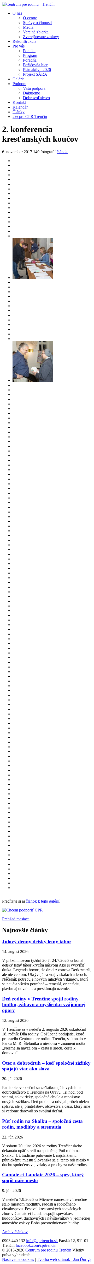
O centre (30, 18)
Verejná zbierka (36, 32)
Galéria (19, 79)
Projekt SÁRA (35, 74)
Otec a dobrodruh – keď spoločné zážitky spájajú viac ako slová (46, 1065)
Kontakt (19, 102)
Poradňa (30, 60)
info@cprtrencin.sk (42, 1240)
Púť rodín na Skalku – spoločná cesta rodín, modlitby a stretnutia (42, 1124)
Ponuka (29, 51)
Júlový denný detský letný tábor (36, 941)
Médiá (28, 27)
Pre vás (19, 46)
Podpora (19, 83)
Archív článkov (15, 1232)
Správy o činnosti (37, 22)
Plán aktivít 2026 (37, 69)
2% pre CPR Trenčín (30, 116)
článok (62, 152)
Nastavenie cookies (18, 1259)
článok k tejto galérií (42, 901)
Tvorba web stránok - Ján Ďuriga (64, 1259)
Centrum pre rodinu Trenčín (48, 1250)
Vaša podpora (34, 88)
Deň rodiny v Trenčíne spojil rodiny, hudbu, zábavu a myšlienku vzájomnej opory (43, 1004)
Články (19, 112)
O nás (17, 13)
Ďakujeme (31, 93)
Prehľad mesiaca (16, 919)
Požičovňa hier (35, 65)
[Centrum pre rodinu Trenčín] (28, 4)
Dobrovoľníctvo (36, 98)
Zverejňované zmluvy (41, 36)
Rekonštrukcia (24, 41)
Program (30, 55)
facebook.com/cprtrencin (36, 1245)
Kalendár (20, 107)
